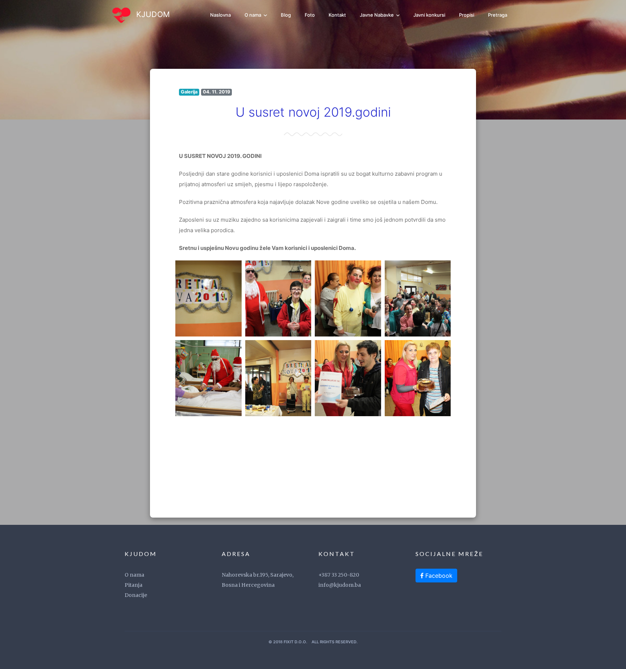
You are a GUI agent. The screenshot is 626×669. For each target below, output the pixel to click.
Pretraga (497, 15)
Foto (310, 15)
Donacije (136, 595)
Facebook (437, 575)
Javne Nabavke (377, 15)
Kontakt (337, 15)
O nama (253, 15)
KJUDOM (152, 14)
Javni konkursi (429, 15)
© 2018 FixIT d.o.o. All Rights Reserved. (313, 641)
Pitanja (133, 585)
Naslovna (220, 15)
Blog (286, 15)
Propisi (466, 15)
